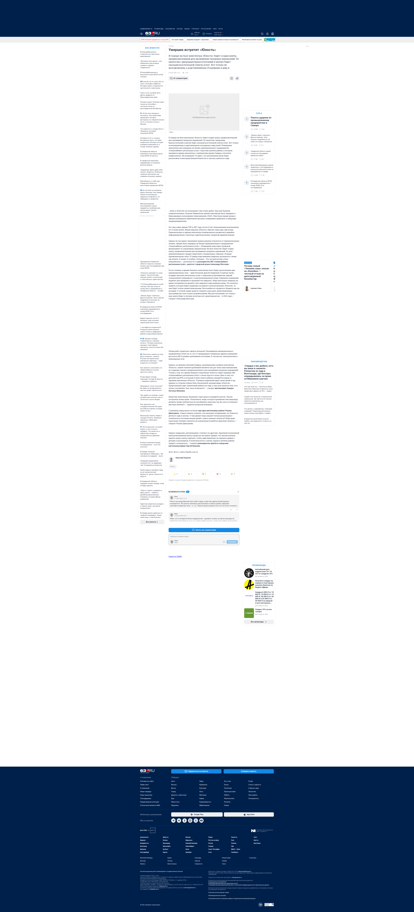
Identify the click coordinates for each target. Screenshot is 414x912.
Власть (172, 466)
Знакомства (170, 29)
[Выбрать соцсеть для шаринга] (237, 78)
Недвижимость (146, 29)
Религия (227, 802)
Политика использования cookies (218, 892)
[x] (196, 820)
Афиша (187, 29)
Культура (202, 788)
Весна (173, 788)
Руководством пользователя (217, 882)
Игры (221, 29)
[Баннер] (272, 40)
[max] (190, 820)
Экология (252, 792)
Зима (201, 781)
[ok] (184, 820)
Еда (172, 798)
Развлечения (229, 798)
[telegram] (173, 820)
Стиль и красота (254, 785)
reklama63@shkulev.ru (244, 871)
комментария (180, 78)
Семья (226, 805)
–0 (237, 510)
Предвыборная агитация (149, 802)
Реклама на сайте (147, 781)
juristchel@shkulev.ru (189, 887)
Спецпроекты (253, 798)
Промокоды (159, 29)
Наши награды (145, 792)
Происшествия (229, 792)
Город (173, 792)
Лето (201, 792)
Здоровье (175, 805)
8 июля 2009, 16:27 (174, 73)
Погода (180, 29)
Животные (175, 802)
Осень (226, 785)
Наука (201, 798)
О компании (144, 788)
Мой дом (202, 795)
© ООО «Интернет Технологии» (150, 905)
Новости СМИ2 (175, 556)
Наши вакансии (146, 795)
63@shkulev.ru (163, 886)
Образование (204, 805)
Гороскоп (195, 29)
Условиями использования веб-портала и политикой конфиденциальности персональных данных (238, 885)
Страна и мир (253, 788)
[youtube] (201, 820)
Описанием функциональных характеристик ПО (223, 883)
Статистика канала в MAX (150, 805)
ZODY (215, 29)
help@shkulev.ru (154, 889)
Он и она (227, 781)
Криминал (203, 785)
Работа (226, 795)
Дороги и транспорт (178, 795)
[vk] (179, 820)
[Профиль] (272, 34)
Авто (173, 781)
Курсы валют (206, 29)
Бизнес (174, 785)
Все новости (152, 48)
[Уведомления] (267, 34)
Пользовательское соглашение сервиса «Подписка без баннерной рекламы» (232, 898)
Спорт (250, 781)
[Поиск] (262, 34)
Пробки (207, 34)
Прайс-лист (144, 785)
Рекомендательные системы (217, 895)
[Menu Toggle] (141, 34)
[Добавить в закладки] (231, 78)
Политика (228, 788)
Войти (176, 542)
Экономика (252, 795)
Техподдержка (145, 798)
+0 (230, 510)
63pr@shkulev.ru (237, 877)
